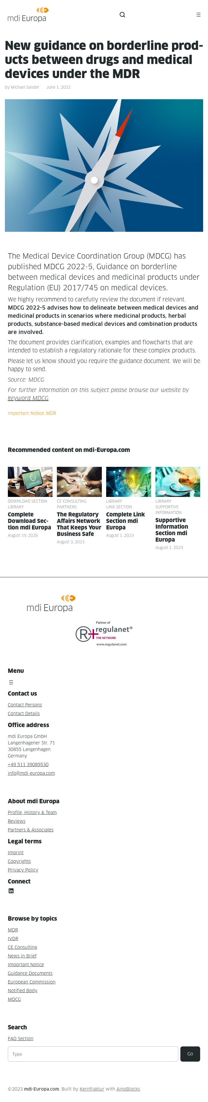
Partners (67, 507)
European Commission (32, 982)
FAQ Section (20, 1038)
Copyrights (19, 861)
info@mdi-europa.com (31, 773)
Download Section (27, 501)
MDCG (14, 999)
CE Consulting (72, 501)
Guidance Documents (30, 973)
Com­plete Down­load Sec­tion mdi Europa (29, 521)
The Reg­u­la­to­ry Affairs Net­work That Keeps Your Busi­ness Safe (79, 524)
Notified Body (22, 990)
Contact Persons (25, 705)
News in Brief (22, 956)
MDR (51, 413)
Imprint (16, 852)
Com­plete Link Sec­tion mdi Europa (125, 521)
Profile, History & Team (32, 812)
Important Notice (26, 413)
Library (16, 507)
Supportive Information (168, 510)
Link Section (119, 507)
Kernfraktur (92, 1089)
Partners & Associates (31, 830)
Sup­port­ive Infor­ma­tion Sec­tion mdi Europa (171, 530)
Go (190, 1053)
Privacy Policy (23, 870)
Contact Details (24, 713)
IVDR (13, 938)
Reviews (16, 821)
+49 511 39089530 (28, 764)
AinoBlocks (128, 1089)
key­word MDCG (28, 398)
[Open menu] (198, 14)
